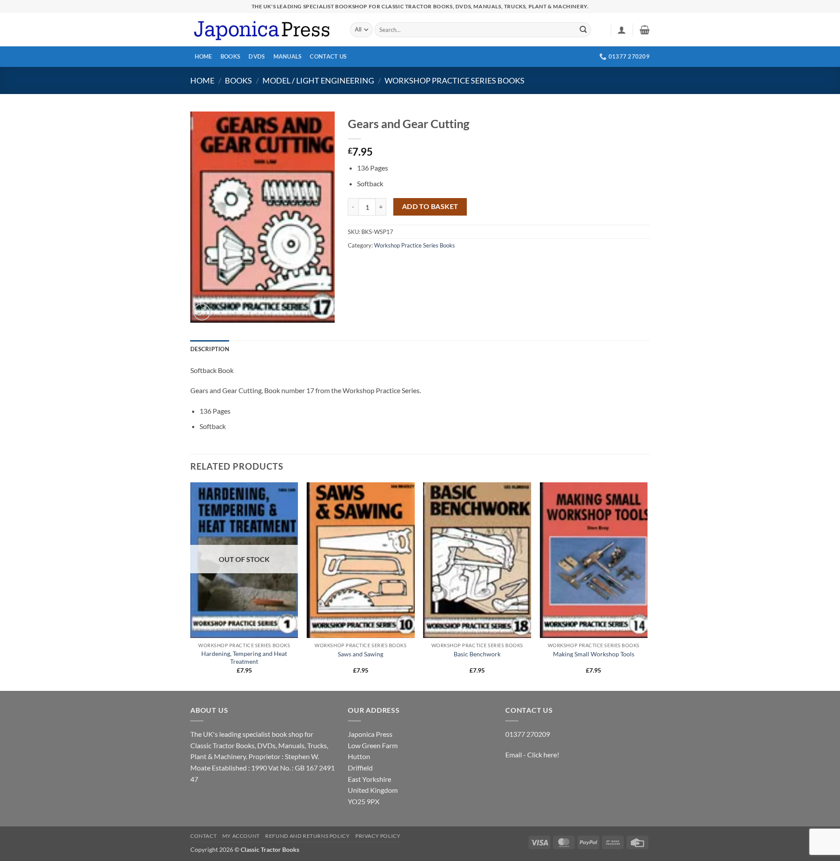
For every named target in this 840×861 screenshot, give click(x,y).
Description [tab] (209, 348)
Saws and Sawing (360, 654)
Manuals (287, 56)
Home (203, 56)
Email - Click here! (532, 754)
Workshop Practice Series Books (455, 80)
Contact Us (328, 56)
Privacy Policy (378, 836)
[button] (621, 29)
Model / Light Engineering (318, 80)
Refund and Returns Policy (307, 836)
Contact (203, 836)
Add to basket (430, 206)
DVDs (256, 56)
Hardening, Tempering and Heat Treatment (244, 658)
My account (241, 836)
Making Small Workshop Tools (593, 654)
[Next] (647, 585)
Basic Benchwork (477, 654)
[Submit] (583, 29)
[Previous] (190, 585)
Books (230, 56)
